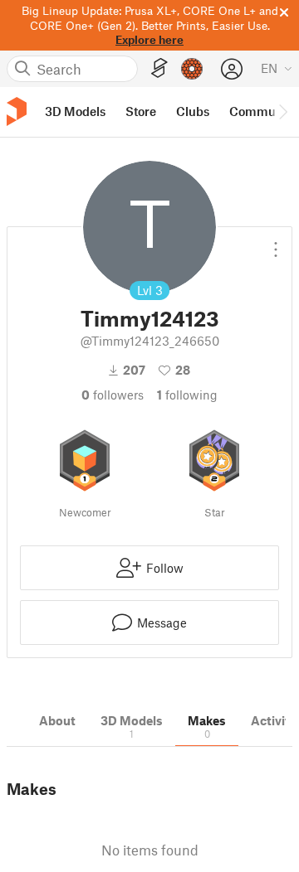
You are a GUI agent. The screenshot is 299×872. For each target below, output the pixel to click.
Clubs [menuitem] (192, 111)
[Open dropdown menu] (275, 242)
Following (187, 394)
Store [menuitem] (140, 111)
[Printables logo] (17, 111)
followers (112, 394)
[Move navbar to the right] (282, 112)
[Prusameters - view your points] (192, 69)
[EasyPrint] (159, 68)
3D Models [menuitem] (75, 111)
